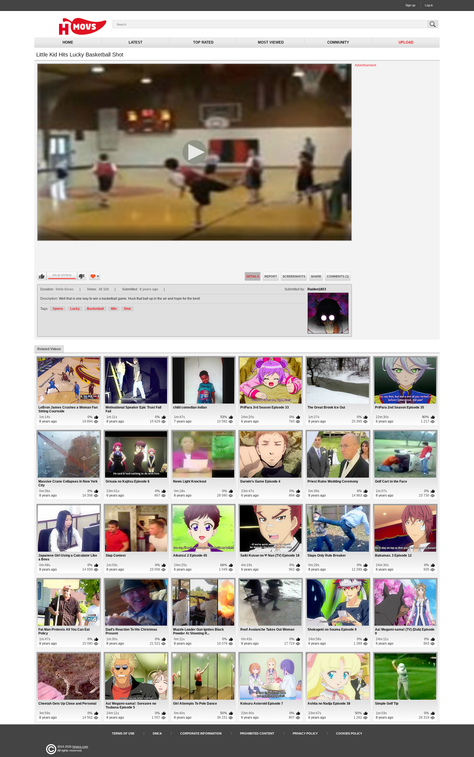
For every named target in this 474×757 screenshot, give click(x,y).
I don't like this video (81, 276)
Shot (127, 309)
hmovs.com (80, 746)
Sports (58, 309)
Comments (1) (338, 276)
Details (252, 276)
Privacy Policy (305, 733)
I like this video (42, 276)
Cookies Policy (349, 733)
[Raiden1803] (328, 313)
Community (338, 42)
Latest (135, 42)
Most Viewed (271, 42)
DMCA (157, 733)
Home (68, 42)
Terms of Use (123, 733)
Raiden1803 (316, 289)
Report (270, 276)
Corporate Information (201, 733)
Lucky (75, 309)
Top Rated (203, 42)
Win (114, 309)
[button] (194, 152)
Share (316, 276)
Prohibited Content (257, 733)
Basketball (95, 309)
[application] (194, 152)
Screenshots (294, 276)
